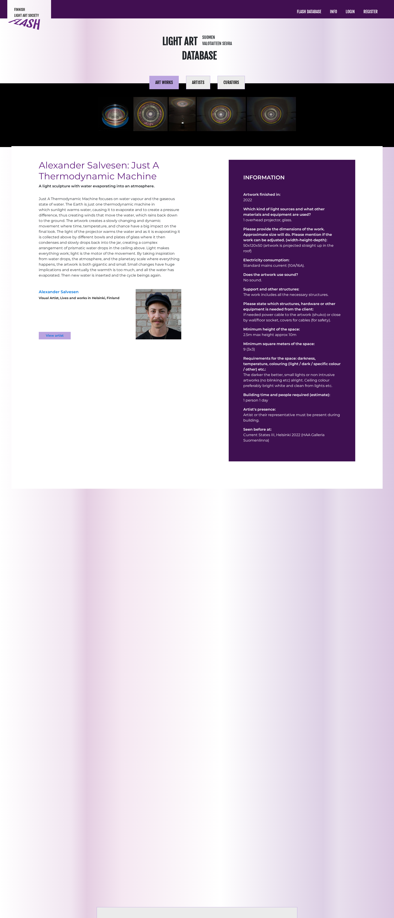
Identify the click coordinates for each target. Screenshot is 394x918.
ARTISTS (198, 82)
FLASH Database (309, 11)
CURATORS (231, 82)
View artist (55, 335)
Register (370, 11)
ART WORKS (164, 82)
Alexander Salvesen (59, 292)
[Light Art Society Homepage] (24, 24)
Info (333, 11)
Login (350, 11)
